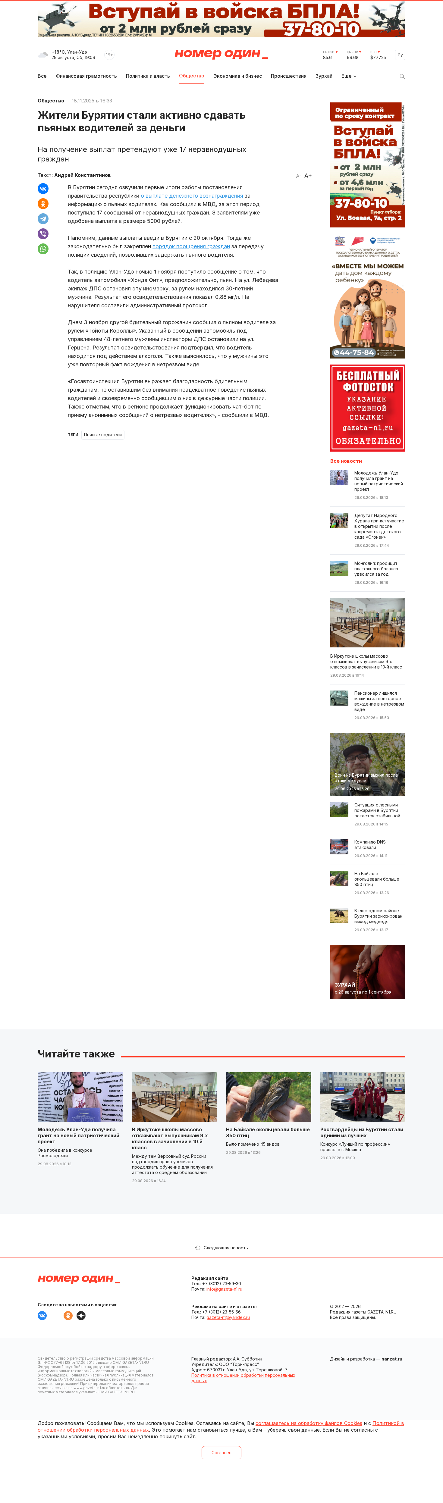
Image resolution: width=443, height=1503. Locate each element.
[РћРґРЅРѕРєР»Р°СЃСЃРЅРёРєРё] (43, 203)
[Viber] (43, 233)
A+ (308, 175)
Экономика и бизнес (237, 76)
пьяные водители (103, 434)
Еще (346, 76)
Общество (191, 76)
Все (42, 76)
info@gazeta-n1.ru (224, 1289)
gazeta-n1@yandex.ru (228, 1317)
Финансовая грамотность (86, 76)
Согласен (221, 1452)
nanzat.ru (392, 1358)
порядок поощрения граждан (191, 246)
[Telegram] (43, 218)
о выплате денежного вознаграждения (192, 196)
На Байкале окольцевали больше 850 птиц (268, 1132)
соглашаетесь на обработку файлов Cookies (309, 1423)
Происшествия (288, 76)
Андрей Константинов (82, 175)
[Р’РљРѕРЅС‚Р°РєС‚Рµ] (43, 188)
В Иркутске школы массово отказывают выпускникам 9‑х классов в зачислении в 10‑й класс (170, 1138)
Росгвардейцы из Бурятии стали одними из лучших (361, 1132)
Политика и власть (148, 76)
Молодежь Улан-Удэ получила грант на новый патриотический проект (78, 1135)
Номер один (221, 55)
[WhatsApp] (43, 248)
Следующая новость (226, 1247)
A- (298, 176)
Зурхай (324, 76)
